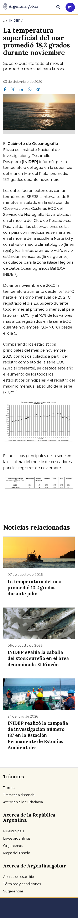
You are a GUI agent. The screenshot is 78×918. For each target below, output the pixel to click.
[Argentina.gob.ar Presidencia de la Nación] (20, 6)
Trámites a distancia (19, 795)
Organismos (12, 846)
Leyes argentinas (16, 838)
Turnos (9, 788)
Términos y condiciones (22, 884)
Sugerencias (13, 891)
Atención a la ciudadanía (23, 802)
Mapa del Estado (16, 853)
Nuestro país (13, 831)
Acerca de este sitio (18, 877)
